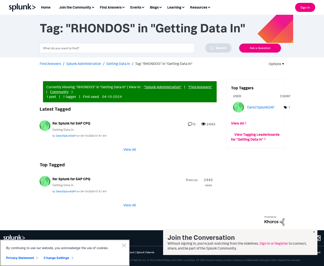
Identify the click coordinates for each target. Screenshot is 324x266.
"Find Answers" (200, 87)
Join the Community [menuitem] (75, 7)
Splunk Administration (83, 63)
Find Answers (50, 63)
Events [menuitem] (135, 7)
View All (129, 149)
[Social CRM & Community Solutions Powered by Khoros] (274, 220)
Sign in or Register (273, 243)
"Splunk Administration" (162, 87)
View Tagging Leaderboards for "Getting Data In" (255, 136)
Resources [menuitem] (198, 7)
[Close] (124, 245)
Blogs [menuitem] (154, 7)
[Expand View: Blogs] (160, 7)
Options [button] (273, 64)
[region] (65, 253)
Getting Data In (118, 63)
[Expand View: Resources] (209, 7)
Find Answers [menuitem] (111, 7)
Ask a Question (260, 48)
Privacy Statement (20, 258)
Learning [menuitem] (174, 7)
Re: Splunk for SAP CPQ (71, 123)
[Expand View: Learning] (183, 7)
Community (59, 92)
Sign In (305, 7)
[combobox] (135, 48)
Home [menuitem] (45, 7)
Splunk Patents (145, 252)
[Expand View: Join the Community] (93, 7)
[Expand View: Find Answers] (123, 7)
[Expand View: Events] (143, 7)
